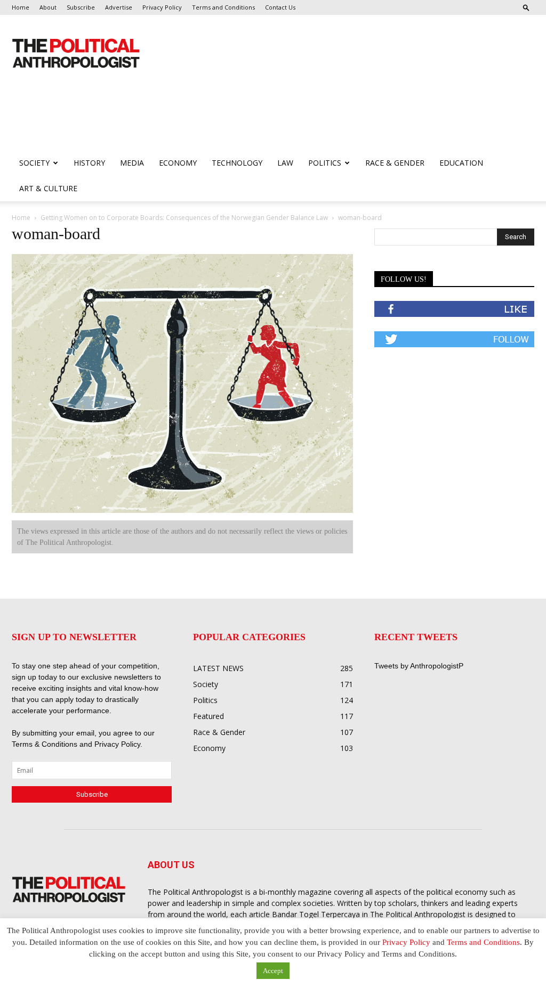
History (89, 163)
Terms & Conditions (45, 744)
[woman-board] (182, 511)
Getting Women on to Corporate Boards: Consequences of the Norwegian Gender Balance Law (184, 217)
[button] (526, 7)
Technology (237, 163)
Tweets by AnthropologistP (418, 666)
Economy (178, 163)
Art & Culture (48, 188)
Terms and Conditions (223, 7)
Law (285, 163)
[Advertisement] (206, 121)
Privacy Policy (162, 7)
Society (34, 163)
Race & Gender (394, 163)
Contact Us (280, 7)
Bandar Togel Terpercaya (316, 914)
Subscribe (81, 7)
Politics (324, 163)
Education (461, 163)
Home (20, 7)
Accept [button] (273, 971)
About (48, 7)
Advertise (118, 7)
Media (132, 163)
